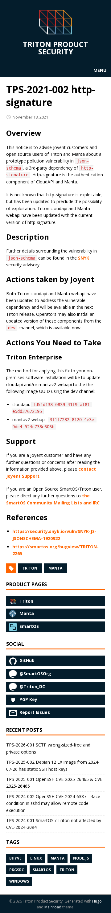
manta (55, 568)
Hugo (97, 901)
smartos (42, 869)
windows (19, 881)
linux (36, 858)
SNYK (83, 258)
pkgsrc (16, 869)
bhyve (15, 858)
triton (30, 568)
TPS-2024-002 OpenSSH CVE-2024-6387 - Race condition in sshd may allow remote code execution (53, 803)
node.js (81, 858)
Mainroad (52, 907)
